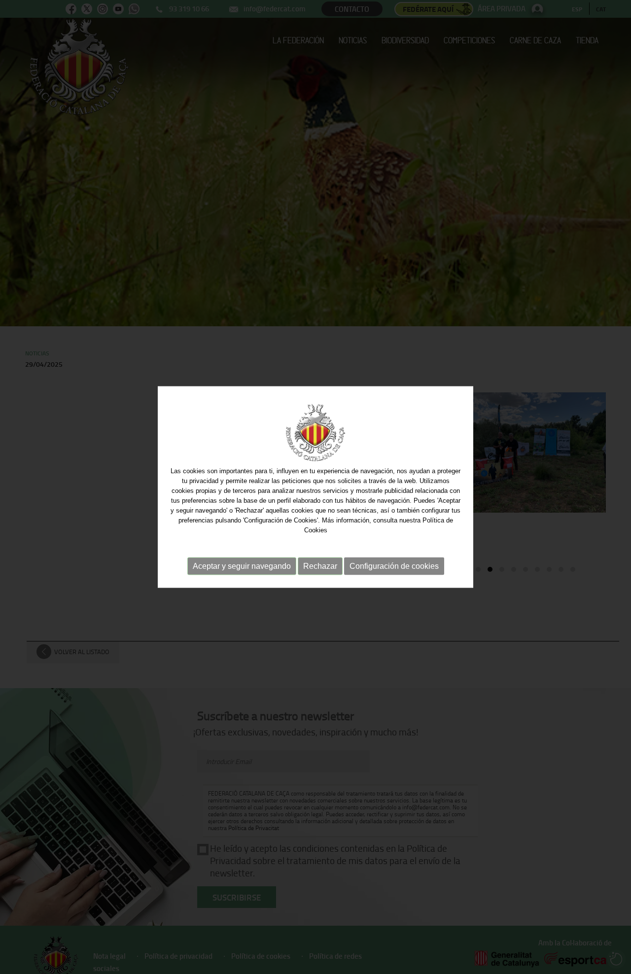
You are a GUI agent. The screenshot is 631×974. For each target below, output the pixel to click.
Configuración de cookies (394, 566)
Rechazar (320, 566)
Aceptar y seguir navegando (242, 566)
